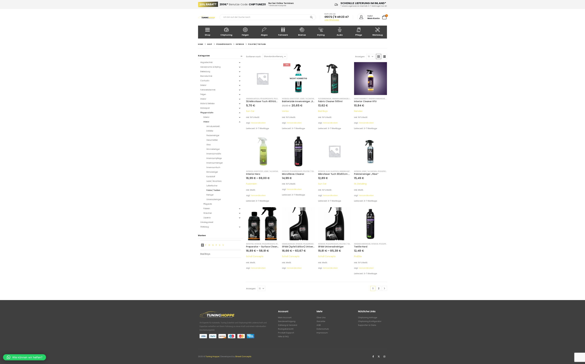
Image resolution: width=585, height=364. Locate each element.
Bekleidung (205, 71)
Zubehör (207, 217)
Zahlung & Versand (287, 325)
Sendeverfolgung (286, 321)
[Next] (384, 288)
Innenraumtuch (252, 99)
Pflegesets (207, 204)
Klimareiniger (212, 172)
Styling (320, 34)
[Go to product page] (262, 78)
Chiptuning (226, 34)
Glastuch (335, 171)
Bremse (302, 34)
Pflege (358, 34)
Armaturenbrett (361, 99)
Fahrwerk (283, 34)
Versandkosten (258, 122)
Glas (328, 171)
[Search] (311, 17)
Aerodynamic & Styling (210, 67)
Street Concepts (243, 356)
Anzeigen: (360, 56)
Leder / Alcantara (307, 99)
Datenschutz (323, 328)
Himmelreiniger (288, 244)
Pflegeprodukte (266, 99)
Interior (285, 99)
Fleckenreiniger (324, 99)
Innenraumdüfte (213, 153)
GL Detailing (360, 183)
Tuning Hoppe (212, 356)
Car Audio (204, 80)
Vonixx (285, 111)
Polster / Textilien (310, 171)
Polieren (206, 208)
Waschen (207, 213)
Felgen (245, 34)
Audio (340, 34)
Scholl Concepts (254, 256)
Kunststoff (294, 99)
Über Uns (321, 317)
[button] (378, 56)
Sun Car (250, 111)
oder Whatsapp (331, 20)
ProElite (358, 256)
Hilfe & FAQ (283, 336)
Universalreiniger (213, 199)
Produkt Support (286, 332)
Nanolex (358, 111)
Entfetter (250, 244)
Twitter (378, 356)
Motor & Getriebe (207, 103)
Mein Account (284, 317)
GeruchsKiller (212, 140)
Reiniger (209, 194)
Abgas (264, 34)
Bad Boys (323, 111)
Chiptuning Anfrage (367, 317)
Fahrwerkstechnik (207, 89)
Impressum (322, 332)
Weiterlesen (310, 67)
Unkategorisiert (206, 222)
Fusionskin (251, 183)
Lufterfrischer (211, 185)
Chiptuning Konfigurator (369, 321)
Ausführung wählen (274, 139)
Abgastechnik (206, 62)
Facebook (373, 356)
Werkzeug (377, 34)
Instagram (384, 356)
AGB (319, 325)
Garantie (321, 321)
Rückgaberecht (285, 328)
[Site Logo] (206, 17)
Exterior (321, 171)
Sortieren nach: (253, 56)
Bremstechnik (206, 76)
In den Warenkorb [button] (274, 67)
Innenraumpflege (214, 158)
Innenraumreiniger (340, 99)
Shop (207, 34)
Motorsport (205, 108)
